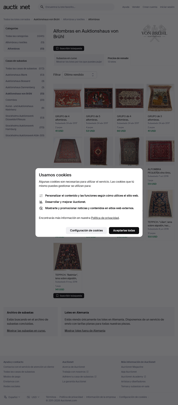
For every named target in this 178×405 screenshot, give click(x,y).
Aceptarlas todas (124, 230)
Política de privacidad (105, 218)
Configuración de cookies (86, 230)
